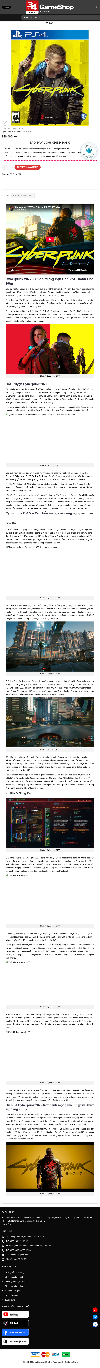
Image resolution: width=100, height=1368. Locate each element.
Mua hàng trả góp (12, 1291)
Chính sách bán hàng (14, 1286)
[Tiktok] (15, 1323)
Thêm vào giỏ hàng (27, 167)
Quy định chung (12, 1295)
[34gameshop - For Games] (50, 7)
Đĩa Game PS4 (18, 128)
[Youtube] (15, 1314)
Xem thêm (6, 1224)
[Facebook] (15, 1332)
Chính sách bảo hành (14, 1277)
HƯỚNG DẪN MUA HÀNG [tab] (23, 196)
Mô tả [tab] (6, 196)
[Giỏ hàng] (96, 7)
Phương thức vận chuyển (16, 1282)
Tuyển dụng (10, 1300)
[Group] (15, 1341)
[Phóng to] (5, 123)
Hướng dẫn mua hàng (14, 1272)
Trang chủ (6, 128)
